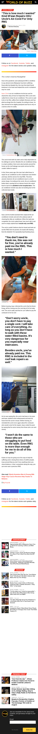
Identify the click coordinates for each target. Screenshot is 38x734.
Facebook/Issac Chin (11, 155)
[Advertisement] (19, 525)
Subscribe (29, 730)
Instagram (5, 66)
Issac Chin (33, 51)
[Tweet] (27, 55)
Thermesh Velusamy (13, 26)
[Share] (10, 55)
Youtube (22, 63)
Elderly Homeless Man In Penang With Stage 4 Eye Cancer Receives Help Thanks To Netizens (18, 477)
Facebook (14, 63)
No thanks (15, 730)
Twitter (27, 63)
